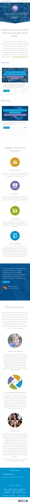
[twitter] (24, 501)
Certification (6, 492)
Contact (23, 492)
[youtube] (22, 501)
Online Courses (12, 489)
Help (18, 492)
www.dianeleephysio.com (20, 57)
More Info (6, 90)
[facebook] (19, 501)
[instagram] (27, 501)
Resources (8, 491)
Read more (6, 282)
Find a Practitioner (18, 491)
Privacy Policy (12, 495)
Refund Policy (5, 495)
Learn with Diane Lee (6, 1)
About (13, 492)
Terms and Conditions (21, 495)
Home (5, 489)
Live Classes (22, 489)
